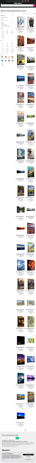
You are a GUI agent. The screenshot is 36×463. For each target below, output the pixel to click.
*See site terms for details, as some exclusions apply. (8, 446)
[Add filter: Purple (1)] (9, 60)
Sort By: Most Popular (25, 13)
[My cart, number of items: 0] (34, 3)
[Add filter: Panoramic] (2, 35)
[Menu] (1, 3)
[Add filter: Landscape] (12, 31)
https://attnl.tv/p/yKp (15, 445)
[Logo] (18, 3)
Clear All (13, 13)
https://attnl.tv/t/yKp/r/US (5, 445)
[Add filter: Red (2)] (6, 56)
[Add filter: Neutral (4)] (2, 63)
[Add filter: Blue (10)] (2, 60)
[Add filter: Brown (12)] (12, 56)
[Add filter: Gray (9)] (6, 60)
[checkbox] (3, 44)
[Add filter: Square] (7, 31)
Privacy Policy (4, 459)
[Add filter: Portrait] (3, 31)
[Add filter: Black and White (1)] (2, 56)
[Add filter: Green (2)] (12, 60)
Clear (11, 15)
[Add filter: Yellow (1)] (9, 56)
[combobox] (17, 5)
